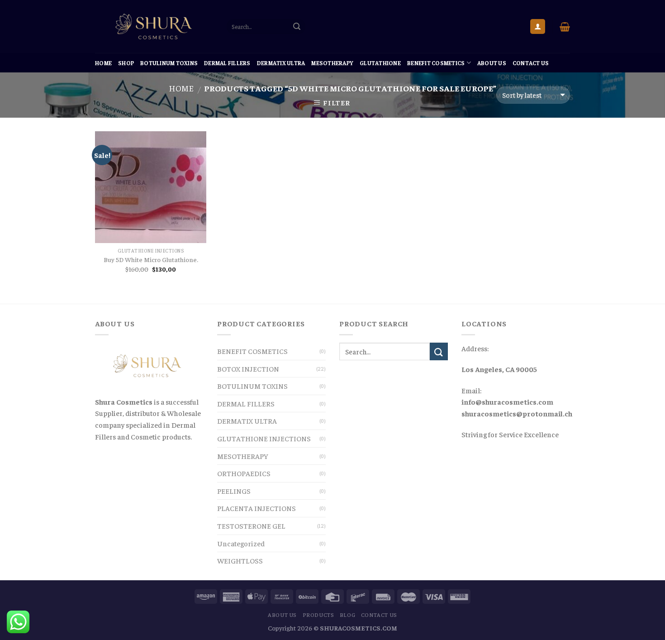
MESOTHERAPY (332, 63)
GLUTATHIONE (380, 63)
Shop (126, 63)
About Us (491, 63)
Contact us (531, 63)
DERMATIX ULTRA (281, 63)
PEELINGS (234, 490)
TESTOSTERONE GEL (251, 525)
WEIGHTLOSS (240, 560)
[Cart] (565, 27)
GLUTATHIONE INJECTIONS (264, 438)
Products (318, 614)
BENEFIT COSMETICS (436, 63)
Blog (347, 614)
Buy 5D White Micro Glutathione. (151, 259)
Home (103, 63)
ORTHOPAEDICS (244, 473)
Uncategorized (241, 543)
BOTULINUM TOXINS (169, 63)
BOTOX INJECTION (248, 368)
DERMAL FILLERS (227, 63)
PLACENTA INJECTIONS (256, 507)
